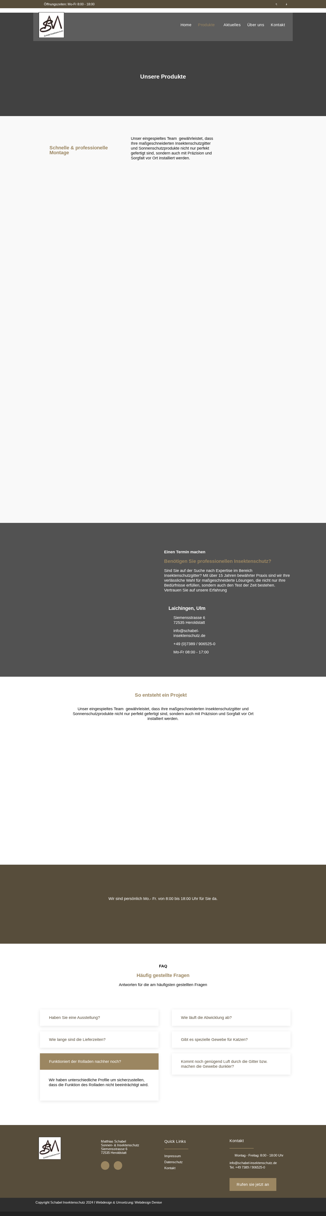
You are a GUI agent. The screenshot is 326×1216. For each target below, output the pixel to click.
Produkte (206, 25)
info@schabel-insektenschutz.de (253, 1163)
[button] (207, 25)
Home (186, 25)
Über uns (255, 25)
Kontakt (278, 25)
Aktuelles (232, 25)
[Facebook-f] (105, 1165)
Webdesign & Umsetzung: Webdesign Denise (129, 1202)
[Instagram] (118, 1165)
